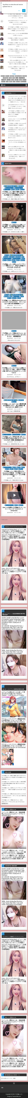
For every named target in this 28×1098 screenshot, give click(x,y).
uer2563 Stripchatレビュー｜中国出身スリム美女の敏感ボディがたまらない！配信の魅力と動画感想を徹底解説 (14, 537)
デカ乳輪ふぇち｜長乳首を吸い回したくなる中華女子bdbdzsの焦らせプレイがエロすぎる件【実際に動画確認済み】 (14, 438)
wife (13, 78)
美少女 (17, 81)
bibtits (2, 76)
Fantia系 (21, 186)
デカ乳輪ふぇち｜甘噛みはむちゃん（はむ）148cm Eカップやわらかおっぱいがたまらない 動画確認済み (14, 334)
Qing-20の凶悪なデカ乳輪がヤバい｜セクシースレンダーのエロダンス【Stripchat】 (14, 508)
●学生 (7, 255)
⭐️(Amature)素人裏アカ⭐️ (11, 186)
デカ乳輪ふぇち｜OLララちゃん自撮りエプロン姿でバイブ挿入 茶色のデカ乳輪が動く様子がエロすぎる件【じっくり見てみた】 (14, 370)
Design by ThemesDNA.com (14, 1096)
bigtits (7, 76)
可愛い (16, 79)
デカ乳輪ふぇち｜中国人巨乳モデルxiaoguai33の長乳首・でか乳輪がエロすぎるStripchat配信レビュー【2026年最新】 (14, 473)
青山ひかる (23, 81)
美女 (14, 81)
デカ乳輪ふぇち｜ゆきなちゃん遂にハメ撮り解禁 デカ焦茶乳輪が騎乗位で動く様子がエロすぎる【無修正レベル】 (14, 226)
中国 (13, 79)
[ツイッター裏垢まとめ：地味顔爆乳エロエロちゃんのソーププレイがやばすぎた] (14, 848)
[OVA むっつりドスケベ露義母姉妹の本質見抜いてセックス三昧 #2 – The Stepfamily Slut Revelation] (14, 742)
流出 (7, 81)
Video (10, 78)
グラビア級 (21, 78)
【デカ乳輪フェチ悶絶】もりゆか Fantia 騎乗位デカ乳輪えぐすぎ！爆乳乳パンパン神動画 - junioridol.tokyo (18, 28)
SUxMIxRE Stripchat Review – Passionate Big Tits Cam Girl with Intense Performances (13, 627)
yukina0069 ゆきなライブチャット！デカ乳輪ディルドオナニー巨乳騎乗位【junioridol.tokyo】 (17, 22)
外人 (10, 298)
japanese (24, 76)
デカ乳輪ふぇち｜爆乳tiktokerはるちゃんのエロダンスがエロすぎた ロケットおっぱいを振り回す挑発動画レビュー (14, 301)
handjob (12, 76)
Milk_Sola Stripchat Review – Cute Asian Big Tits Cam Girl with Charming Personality (12, 651)
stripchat (5, 78)
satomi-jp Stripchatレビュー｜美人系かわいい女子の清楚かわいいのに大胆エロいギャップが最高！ (14, 531)
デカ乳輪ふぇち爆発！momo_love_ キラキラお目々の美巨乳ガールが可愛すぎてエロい (17, 51)
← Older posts (4, 519)
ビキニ (8, 79)
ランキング (7, 189)
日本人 (3, 81)
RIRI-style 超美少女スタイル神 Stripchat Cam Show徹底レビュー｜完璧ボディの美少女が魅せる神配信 (17, 62)
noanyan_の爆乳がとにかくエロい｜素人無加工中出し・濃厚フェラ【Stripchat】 (17, 68)
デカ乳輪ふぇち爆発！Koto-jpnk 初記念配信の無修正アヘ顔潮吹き (18, 39)
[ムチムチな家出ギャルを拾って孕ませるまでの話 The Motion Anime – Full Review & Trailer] (14, 717)
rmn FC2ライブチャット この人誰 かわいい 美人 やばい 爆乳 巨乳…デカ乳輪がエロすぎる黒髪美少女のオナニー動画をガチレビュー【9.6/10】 (17, 14)
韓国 (15, 262)
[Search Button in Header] (26, 85)
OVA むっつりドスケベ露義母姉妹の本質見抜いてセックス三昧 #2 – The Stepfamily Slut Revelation (14, 720)
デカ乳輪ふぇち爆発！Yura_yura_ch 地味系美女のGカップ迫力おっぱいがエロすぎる (17, 44)
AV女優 (6, 256)
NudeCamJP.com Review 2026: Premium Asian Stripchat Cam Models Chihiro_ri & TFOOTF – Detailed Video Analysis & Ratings (14, 621)
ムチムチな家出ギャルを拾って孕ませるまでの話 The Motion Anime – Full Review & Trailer (13, 693)
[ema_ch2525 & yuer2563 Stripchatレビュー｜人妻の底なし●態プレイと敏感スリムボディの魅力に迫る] (14, 600)
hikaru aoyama (18, 76)
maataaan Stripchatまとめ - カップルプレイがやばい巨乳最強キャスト (17, 56)
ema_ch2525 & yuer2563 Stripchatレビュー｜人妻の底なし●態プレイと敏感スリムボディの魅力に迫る (14, 570)
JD (23, 256)
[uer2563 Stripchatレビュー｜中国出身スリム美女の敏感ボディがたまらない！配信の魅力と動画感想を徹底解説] (14, 566)
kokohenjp (11, 196)
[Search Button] (14, 1083)
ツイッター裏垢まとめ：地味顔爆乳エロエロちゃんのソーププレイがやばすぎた (13, 813)
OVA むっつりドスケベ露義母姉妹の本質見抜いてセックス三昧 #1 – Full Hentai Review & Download (14, 745)
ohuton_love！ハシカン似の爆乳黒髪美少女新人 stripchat (18, 34)
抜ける (24, 79)
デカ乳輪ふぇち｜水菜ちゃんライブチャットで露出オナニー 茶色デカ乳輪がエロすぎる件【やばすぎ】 (14, 265)
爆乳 (11, 81)
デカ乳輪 (4, 79)
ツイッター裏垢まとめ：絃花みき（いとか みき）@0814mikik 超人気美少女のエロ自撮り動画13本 (14, 857)
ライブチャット (9, 187)
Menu (4, 85)
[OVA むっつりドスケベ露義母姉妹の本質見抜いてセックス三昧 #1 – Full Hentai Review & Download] (8, 765)
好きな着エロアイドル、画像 (8, 1078)
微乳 (9, 260)
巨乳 (20, 79)
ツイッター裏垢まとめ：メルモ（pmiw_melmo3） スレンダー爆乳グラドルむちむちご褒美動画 (14, 852)
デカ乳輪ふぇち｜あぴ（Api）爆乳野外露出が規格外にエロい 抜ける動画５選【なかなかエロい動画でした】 (14, 405)
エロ (17, 78)
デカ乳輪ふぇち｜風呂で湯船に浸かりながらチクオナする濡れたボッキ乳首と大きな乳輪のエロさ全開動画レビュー (14, 193)
